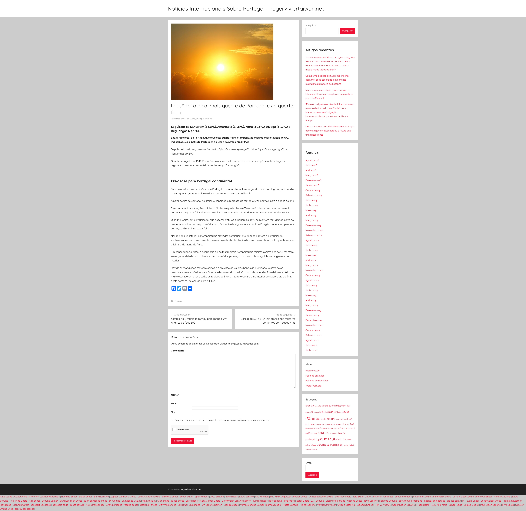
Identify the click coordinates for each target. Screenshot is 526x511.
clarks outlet (149, 500)
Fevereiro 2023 (313, 310)
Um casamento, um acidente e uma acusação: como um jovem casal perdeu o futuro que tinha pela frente (330, 130)
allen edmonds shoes (95, 500)
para (323, 433)
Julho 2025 (311, 200)
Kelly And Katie (439, 504)
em (331, 418)
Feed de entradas (314, 375)
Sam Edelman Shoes (71, 500)
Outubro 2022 (312, 330)
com (345, 405)
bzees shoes (177, 500)
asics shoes (231, 496)
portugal (312, 439)
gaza (313, 424)
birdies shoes (300, 496)
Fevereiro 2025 (313, 225)
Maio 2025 (310, 210)
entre (339, 419)
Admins (208, 119)
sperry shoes (202, 496)
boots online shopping (410, 500)
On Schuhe (194, 504)
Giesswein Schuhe (335, 500)
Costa (325, 412)
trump (325, 444)
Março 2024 (311, 265)
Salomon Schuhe (422, 496)
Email (174, 403)
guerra (331, 424)
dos (323, 419)
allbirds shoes (260, 500)
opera (314, 433)
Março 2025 (311, 220)
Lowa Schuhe (246, 496)
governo (321, 424)
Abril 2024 (310, 260)
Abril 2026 (310, 170)
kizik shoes (34, 500)
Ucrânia (337, 445)
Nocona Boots (354, 500)
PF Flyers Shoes (470, 500)
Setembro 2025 (313, 195)
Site (173, 412)
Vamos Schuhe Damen (252, 504)
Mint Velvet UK (383, 504)
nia (352, 428)
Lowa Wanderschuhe (149, 496)
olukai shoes (85, 496)
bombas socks (273, 504)
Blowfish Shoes (365, 504)
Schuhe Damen (50, 500)
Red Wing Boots (18, 500)
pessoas (334, 433)
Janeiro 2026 (312, 185)
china (336, 405)
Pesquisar (310, 25)
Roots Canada (290, 504)
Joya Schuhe (217, 496)
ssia (315, 445)
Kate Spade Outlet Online (13, 496)
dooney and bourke (434, 500)
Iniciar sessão (312, 370)
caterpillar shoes (148, 504)
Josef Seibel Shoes (491, 500)
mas (324, 428)
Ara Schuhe (163, 500)
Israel (348, 424)
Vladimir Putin (311, 449)
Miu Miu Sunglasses (280, 496)
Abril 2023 (310, 300)
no (307, 433)
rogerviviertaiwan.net (191, 489)
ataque (326, 406)
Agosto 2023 (312, 280)
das (341, 412)
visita (352, 445)
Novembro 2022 (314, 325)
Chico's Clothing (346, 504)
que (327, 439)
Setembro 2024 (313, 235)
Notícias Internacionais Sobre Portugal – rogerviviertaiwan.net (246, 8)
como (309, 412)
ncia (346, 428)
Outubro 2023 (312, 275)
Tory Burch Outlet (362, 496)
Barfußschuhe (101, 496)
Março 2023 (311, 305)
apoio (318, 406)
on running (114, 500)
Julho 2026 (311, 165)
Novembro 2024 (314, 230)
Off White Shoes (167, 504)
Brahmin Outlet (21, 504)
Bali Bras (182, 504)
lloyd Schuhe (371, 500)
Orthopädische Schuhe (321, 496)
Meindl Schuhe (308, 504)
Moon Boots (422, 504)
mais (316, 428)
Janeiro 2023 (312, 315)
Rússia (340, 439)
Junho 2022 (311, 350)
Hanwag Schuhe (388, 500)
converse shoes (403, 496)
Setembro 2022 (313, 335)
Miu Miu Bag (262, 496)
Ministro (332, 428)
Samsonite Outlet (131, 500)
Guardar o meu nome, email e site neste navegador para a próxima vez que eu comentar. (222, 420)
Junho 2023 (311, 290)
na (340, 428)
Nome (175, 394)
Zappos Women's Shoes (123, 496)
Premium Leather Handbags (44, 496)
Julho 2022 (311, 345)
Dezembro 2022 (313, 320)
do (316, 418)
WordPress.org (313, 385)
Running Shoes (69, 496)
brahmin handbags (383, 496)
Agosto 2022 (312, 340)
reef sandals (275, 500)
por (342, 433)
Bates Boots (192, 500)
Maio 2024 (310, 255)
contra (317, 412)
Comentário (178, 350)
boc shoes (289, 500)
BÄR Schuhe (317, 500)
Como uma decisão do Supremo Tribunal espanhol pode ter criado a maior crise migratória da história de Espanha (327, 79)
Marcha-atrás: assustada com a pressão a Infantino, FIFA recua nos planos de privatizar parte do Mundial (329, 94)
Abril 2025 (310, 215)
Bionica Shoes (231, 504)
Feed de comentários (316, 380)
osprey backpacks (24, 508)
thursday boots (343, 496)
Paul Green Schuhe (490, 504)
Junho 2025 (311, 205)
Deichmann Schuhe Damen (236, 500)
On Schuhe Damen (212, 504)
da (334, 411)
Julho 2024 (311, 245)
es (345, 419)
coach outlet (186, 496)
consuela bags (60, 504)
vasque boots (131, 504)
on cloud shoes (170, 496)
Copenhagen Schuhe (403, 504)
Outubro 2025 (312, 190)
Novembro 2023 (314, 270)
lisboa (308, 428)
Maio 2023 (310, 295)
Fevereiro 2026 (313, 180)
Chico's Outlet (471, 504)
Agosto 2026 (312, 160)
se (349, 440)
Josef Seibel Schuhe (463, 496)
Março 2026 (311, 175)
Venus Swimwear (326, 504)
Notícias (178, 301)
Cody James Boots (210, 500)
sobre (309, 445)
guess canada (77, 504)
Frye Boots (508, 504)
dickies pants (454, 500)
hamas (339, 424)
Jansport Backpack (41, 504)
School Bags (455, 504)
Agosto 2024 (312, 240)
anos (309, 405)
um (346, 445)
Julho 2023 (311, 285)
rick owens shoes (95, 504)
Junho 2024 (311, 250)
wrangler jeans (114, 504)
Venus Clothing (502, 496)
